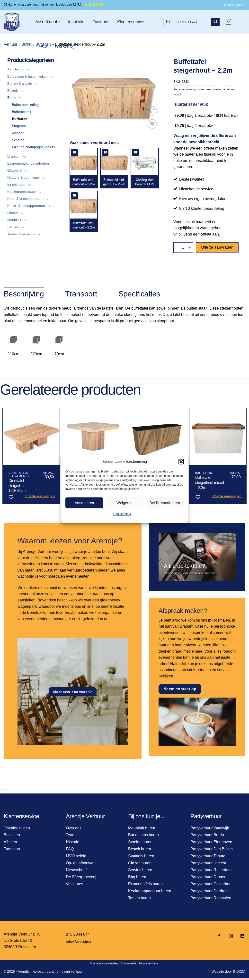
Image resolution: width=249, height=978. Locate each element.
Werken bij (64, 46)
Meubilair (14, 220)
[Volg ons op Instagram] (231, 936)
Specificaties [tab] (139, 293)
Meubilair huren (141, 828)
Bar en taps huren (143, 835)
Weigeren (124, 503)
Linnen (12, 213)
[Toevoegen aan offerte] (74, 152)
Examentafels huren (145, 884)
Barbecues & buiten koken (27, 76)
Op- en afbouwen (81, 863)
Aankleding (15, 69)
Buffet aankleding (25, 105)
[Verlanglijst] (152, 124)
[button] (181, 461)
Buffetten (19, 119)
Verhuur (10, 44)
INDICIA (239, 971)
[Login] (241, 22)
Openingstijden (17, 828)
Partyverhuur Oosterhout (211, 884)
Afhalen (10, 842)
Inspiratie (76, 21)
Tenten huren (139, 898)
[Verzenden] (215, 22)
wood (177, 94)
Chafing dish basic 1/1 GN (144, 182)
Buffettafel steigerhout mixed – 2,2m (209, 482)
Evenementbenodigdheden (28, 163)
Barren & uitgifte (19, 83)
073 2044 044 (78, 934)
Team (70, 835)
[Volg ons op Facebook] (219, 936)
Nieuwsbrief (76, 870)
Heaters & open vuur (23, 177)
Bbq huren (137, 877)
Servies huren (140, 870)
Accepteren (84, 503)
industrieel (204, 89)
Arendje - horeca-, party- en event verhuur (50, 971)
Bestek (12, 91)
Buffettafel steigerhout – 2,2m (83, 182)
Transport (12, 849)
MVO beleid (76, 856)
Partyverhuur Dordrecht (210, 891)
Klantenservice (130, 21)
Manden (18, 133)
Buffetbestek (21, 112)
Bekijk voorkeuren (165, 503)
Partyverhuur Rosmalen (210, 898)
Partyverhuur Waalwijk (209, 828)
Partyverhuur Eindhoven (211, 842)
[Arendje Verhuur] (16, 22)
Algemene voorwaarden (104, 963)
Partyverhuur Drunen (208, 877)
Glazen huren (139, 863)
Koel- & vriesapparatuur (25, 199)
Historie (72, 842)
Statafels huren (141, 856)
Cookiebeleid (122, 514)
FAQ (42, 46)
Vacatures (74, 884)
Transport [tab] (81, 293)
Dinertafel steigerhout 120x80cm (18, 486)
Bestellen (12, 835)
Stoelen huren (140, 842)
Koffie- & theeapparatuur (26, 206)
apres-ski (188, 89)
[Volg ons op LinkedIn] (241, 936)
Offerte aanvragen (217, 247)
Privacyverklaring (149, 963)
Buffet (26, 44)
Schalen (18, 140)
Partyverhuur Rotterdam (210, 870)
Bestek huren (139, 849)
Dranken (13, 156)
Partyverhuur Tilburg (207, 856)
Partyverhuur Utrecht (208, 863)
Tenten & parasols (21, 234)
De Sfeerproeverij (81, 877)
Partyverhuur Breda (207, 835)
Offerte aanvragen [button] (40, 496)
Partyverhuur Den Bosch (211, 849)
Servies (13, 227)
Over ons (100, 21)
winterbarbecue (223, 89)
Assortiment (46, 21)
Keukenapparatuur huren (149, 891)
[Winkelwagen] (228, 22)
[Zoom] (152, 111)
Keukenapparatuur (21, 192)
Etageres (19, 126)
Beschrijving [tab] (24, 293)
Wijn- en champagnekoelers (33, 147)
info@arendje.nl (234, 5)
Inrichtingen (16, 184)
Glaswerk (14, 170)
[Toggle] (28, 69)
